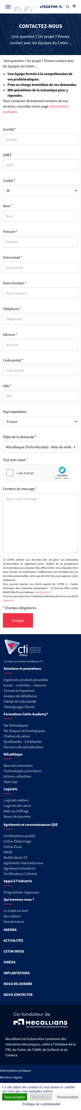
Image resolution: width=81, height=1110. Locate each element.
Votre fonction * (15, 283)
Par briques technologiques (24, 730)
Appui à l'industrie (18, 881)
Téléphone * (12, 308)
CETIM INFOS (14, 951)
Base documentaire (18, 765)
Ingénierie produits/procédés (26, 679)
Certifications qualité (19, 836)
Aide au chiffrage (16, 811)
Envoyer (18, 620)
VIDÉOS (10, 962)
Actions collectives (17, 776)
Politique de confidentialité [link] (41, 1104)
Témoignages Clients (19, 707)
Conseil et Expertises (19, 690)
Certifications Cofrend (20, 873)
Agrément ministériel (19, 868)
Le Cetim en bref (16, 910)
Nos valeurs (12, 916)
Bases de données (17, 816)
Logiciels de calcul (17, 805)
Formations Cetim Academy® (26, 714)
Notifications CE (15, 857)
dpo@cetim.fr (43, 592)
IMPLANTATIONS (17, 973)
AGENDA (10, 929)
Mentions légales (11, 1077)
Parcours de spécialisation (23, 747)
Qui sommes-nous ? (19, 899)
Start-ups (11, 781)
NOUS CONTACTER (18, 994)
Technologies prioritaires (23, 771)
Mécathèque (13, 754)
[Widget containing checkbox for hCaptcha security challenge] (37, 472)
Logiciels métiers (16, 800)
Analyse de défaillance (20, 696)
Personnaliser (67, 1097)
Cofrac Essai (13, 846)
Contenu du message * (20, 488)
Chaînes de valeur (17, 736)
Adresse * (10, 334)
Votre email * (12, 257)
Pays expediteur (15, 411)
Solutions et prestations (22, 668)
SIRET (7, 155)
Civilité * (9, 180)
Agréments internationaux (23, 863)
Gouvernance (14, 921)
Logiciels (10, 789)
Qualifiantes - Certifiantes (23, 741)
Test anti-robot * (15, 460)
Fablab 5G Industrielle (20, 701)
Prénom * (10, 231)
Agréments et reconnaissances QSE (31, 824)
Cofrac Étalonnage (17, 841)
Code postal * (13, 360)
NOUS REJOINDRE (18, 983)
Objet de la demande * (19, 437)
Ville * (7, 386)
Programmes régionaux (21, 892)
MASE (8, 852)
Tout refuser (41, 1097)
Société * (9, 129)
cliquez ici (8, 600)
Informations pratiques (15, 1071)
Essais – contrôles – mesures (25, 685)
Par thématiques (16, 725)
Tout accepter (14, 1097)
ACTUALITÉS (13, 940)
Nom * (7, 206)
